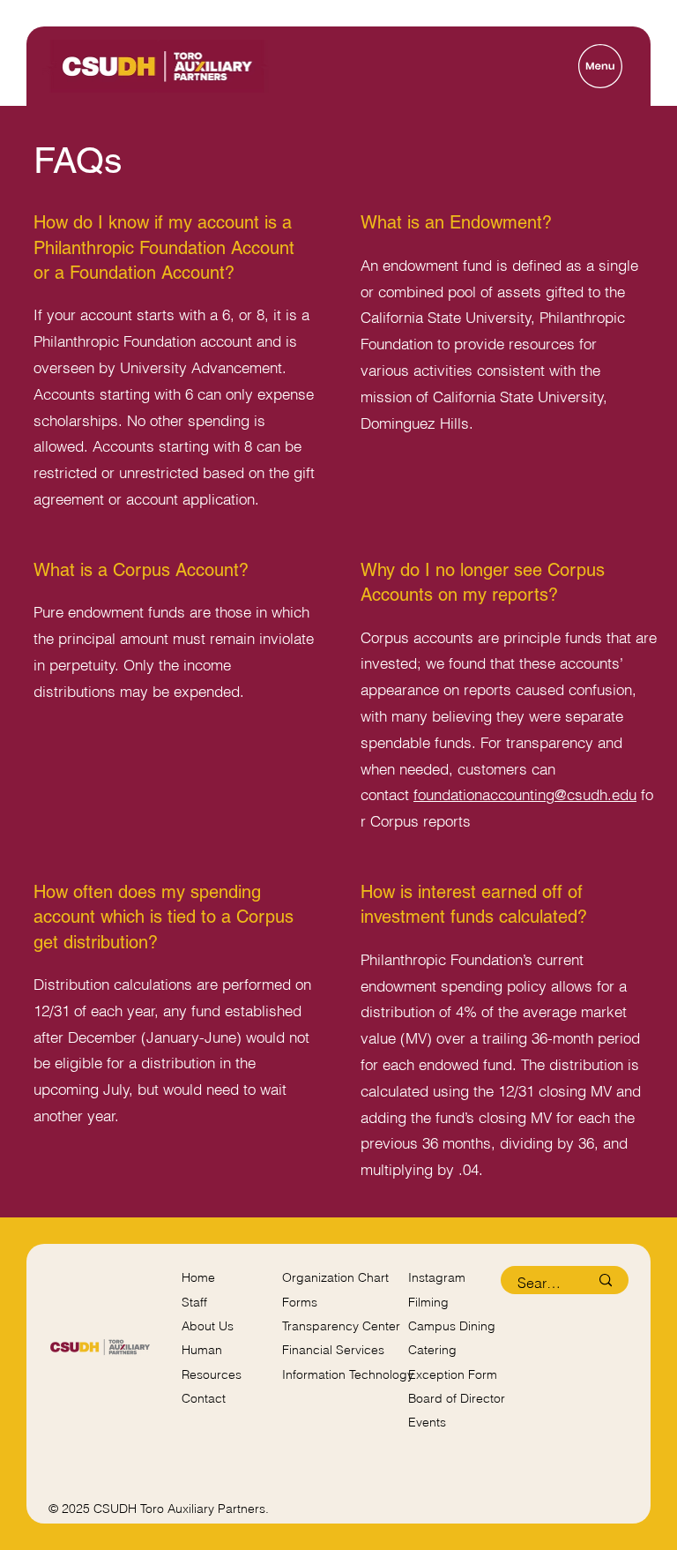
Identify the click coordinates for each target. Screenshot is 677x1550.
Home (198, 1277)
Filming (428, 1302)
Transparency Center (341, 1326)
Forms (299, 1302)
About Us (208, 1326)
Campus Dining (451, 1326)
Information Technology (347, 1374)
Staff (194, 1302)
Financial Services (333, 1350)
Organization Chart (335, 1277)
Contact (204, 1398)
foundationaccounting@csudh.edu (524, 795)
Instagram (436, 1277)
